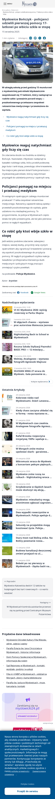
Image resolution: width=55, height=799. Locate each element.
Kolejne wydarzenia (39, 381)
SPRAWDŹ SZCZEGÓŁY (27, 716)
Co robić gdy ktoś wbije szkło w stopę (25, 135)
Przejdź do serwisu (27, 791)
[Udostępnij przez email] (35, 38)
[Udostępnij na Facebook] (44, 38)
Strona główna (6, 10)
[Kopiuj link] (30, 38)
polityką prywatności (20, 771)
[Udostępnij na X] (39, 38)
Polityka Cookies (27, 784)
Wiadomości (14, 10)
